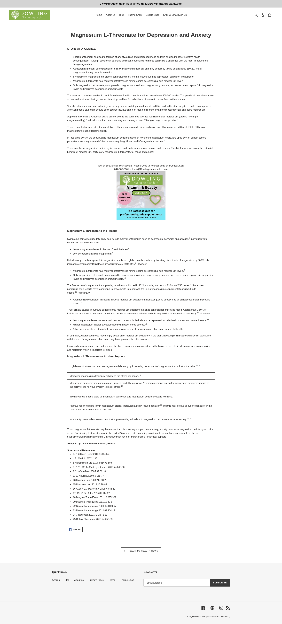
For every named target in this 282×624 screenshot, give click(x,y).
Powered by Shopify (221, 616)
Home (112, 580)
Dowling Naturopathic (202, 616)
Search (56, 580)
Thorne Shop (127, 580)
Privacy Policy (96, 580)
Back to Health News (143, 551)
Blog (67, 580)
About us (79, 580)
